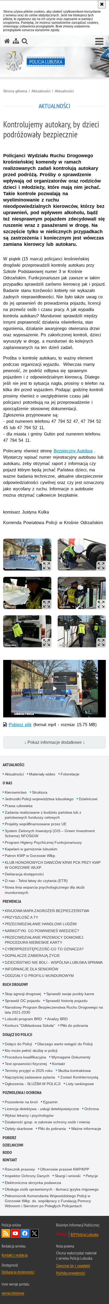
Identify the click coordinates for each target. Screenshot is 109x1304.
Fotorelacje (70, 774)
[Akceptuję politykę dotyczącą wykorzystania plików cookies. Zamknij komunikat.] (102, 4)
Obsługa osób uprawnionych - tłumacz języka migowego (52, 1189)
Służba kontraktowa (74, 1070)
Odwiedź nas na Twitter (34, 1233)
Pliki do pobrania (74, 1025)
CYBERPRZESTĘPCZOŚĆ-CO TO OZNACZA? (44, 949)
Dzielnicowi (88, 799)
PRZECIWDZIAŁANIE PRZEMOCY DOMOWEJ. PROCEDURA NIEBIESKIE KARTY (44, 940)
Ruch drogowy (15, 984)
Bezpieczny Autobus (73, 451)
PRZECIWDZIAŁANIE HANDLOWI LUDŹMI (41, 924)
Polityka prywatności (70, 1273)
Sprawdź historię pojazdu (67, 1001)
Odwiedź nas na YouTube (15, 1233)
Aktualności (41, 91)
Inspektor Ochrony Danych (27, 1176)
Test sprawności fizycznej (26, 1064)
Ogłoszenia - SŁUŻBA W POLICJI (33, 1084)
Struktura (39, 792)
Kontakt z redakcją (15, 1255)
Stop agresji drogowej (23, 994)
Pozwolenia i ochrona (22, 1092)
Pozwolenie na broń (21, 1102)
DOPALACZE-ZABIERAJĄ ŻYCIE (32, 955)
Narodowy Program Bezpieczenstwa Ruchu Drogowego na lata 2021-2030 (54, 1009)
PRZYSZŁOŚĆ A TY (21, 917)
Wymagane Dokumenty (70, 1057)
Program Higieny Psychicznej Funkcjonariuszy (43, 842)
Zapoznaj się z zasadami (73, 1265)
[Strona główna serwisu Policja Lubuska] (7, 41)
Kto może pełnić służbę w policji (31, 1050)
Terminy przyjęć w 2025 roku (29, 1070)
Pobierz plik (20, 724)
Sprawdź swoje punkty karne (70, 994)
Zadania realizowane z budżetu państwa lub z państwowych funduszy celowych (43, 814)
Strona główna (15, 91)
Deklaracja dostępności (24, 874)
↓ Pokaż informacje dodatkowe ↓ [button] (54, 742)
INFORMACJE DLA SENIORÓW (31, 969)
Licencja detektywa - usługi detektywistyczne (42, 1109)
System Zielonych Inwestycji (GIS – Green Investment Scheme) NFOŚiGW (50, 833)
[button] (99, 41)
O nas (7, 783)
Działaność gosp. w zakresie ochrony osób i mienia (47, 1122)
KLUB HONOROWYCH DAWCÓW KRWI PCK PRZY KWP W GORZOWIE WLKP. (53, 865)
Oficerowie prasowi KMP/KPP (64, 1169)
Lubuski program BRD (23, 1019)
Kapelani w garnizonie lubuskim (31, 849)
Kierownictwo (16, 792)
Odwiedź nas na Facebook (25, 1233)
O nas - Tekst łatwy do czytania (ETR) (36, 881)
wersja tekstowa (13, 1293)
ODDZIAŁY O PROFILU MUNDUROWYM (39, 976)
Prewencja (12, 901)
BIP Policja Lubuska (84, 1234)
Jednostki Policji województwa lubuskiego (39, 799)
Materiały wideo (42, 774)
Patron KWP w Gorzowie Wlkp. (30, 856)
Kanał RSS (6, 1233)
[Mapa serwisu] (16, 41)
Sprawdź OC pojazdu (22, 1001)
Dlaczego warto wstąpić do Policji (65, 1044)
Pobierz (9, 1137)
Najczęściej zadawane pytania (30, 1077)
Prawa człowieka (19, 806)
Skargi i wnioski (67, 1176)
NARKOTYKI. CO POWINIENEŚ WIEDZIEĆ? (42, 931)
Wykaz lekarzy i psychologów (29, 1115)
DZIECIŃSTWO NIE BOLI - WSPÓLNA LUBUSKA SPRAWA (54, 962)
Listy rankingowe (80, 1084)
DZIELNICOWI (13, 1145)
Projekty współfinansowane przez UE (35, 824)
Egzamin (50, 1102)
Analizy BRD (57, 1019)
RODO (7, 1152)
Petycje (92, 1176)
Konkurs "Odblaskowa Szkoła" (30, 1025)
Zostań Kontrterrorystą (79, 1077)
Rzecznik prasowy (20, 1169)
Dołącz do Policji (17, 1034)
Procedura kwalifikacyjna (25, 1057)
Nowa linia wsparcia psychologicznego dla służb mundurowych (45, 889)
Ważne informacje (86, 1128)
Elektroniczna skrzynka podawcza (33, 1183)
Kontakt (58, 1064)
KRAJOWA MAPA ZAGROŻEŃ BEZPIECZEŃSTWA (47, 911)
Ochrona (91, 1109)
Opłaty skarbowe (19, 1128)
